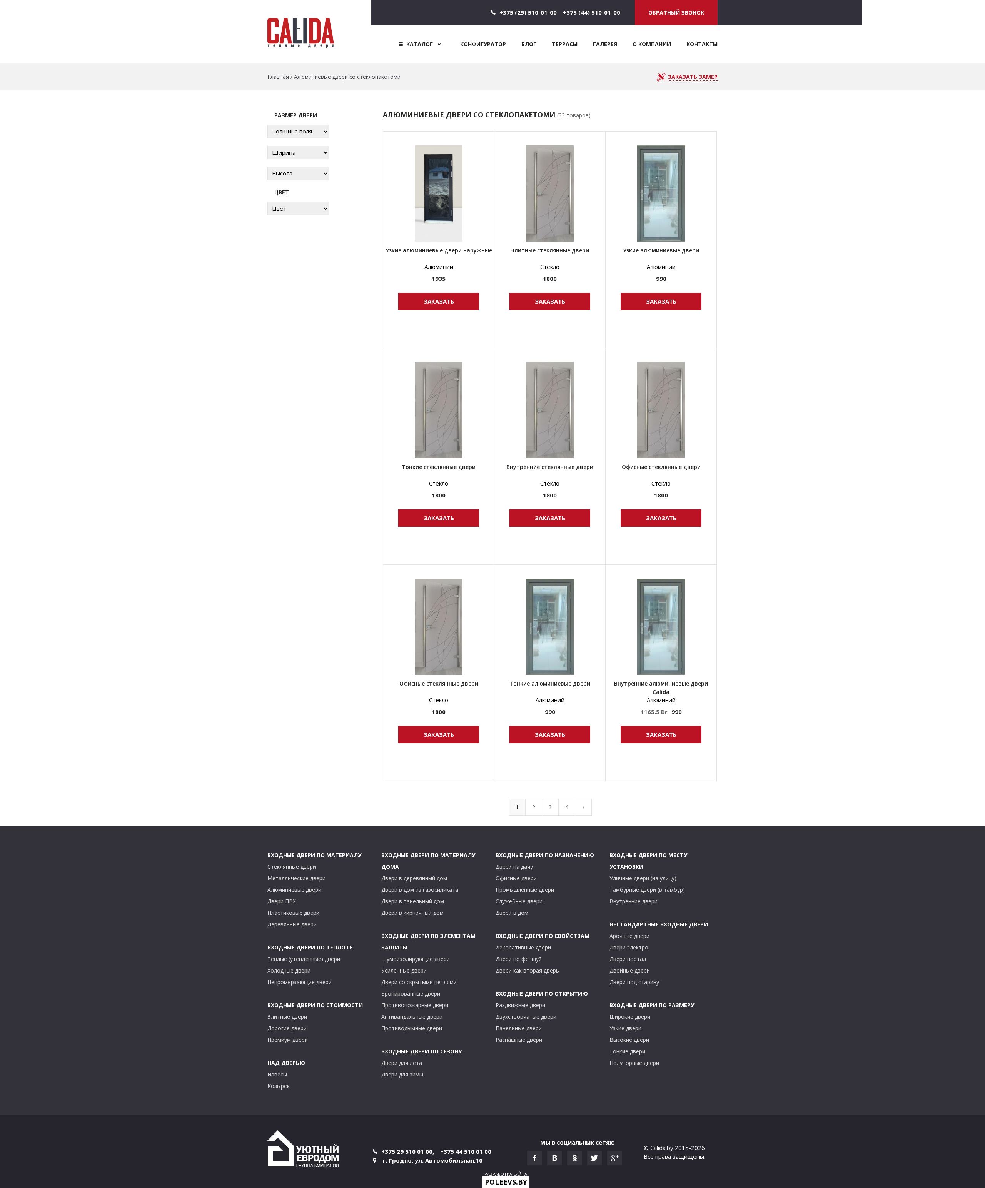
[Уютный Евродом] (303, 1149)
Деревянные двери (292, 924)
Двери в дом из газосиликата (419, 889)
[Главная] (319, 31)
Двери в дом (512, 912)
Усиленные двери (404, 970)
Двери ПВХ (281, 901)
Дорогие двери (287, 1028)
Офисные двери (516, 878)
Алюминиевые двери (294, 889)
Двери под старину (634, 982)
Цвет (281, 192)
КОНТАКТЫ (702, 44)
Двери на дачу (514, 866)
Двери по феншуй (519, 959)
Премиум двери (287, 1039)
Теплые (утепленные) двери (303, 959)
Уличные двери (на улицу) (642, 878)
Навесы (277, 1074)
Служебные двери (519, 901)
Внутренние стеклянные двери (549, 467)
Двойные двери (629, 970)
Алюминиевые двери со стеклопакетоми (347, 76)
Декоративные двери (523, 947)
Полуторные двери (634, 1062)
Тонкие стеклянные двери (439, 467)
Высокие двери (629, 1039)
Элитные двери (287, 1016)
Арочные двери (629, 935)
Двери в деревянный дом (414, 878)
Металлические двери (296, 878)
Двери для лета (401, 1062)
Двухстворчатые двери (526, 1016)
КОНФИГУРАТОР (483, 44)
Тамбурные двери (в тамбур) (647, 889)
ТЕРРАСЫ (565, 44)
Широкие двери (629, 1016)
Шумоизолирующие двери (415, 959)
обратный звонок (676, 12)
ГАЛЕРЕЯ (605, 44)
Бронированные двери (410, 993)
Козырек (278, 1086)
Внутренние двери (633, 901)
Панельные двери (519, 1028)
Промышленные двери (525, 889)
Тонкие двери (627, 1051)
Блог (528, 44)
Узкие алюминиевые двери (661, 250)
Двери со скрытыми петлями (419, 982)
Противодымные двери (411, 1028)
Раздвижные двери (520, 1005)
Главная (278, 76)
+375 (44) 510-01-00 (591, 12)
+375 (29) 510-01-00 (528, 12)
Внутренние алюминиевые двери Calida (661, 688)
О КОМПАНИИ (652, 44)
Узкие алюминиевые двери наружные (439, 250)
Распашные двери (519, 1039)
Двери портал (627, 959)
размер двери (295, 115)
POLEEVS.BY (506, 1181)
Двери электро (628, 947)
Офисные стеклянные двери (661, 467)
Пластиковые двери (293, 912)
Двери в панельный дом (412, 901)
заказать (439, 301)
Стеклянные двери (291, 866)
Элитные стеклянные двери (550, 250)
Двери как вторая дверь (527, 970)
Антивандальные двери (411, 1016)
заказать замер (693, 76)
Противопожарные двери (414, 1005)
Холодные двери (289, 970)
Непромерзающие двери (299, 982)
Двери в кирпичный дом (412, 912)
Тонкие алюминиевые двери (549, 683)
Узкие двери (625, 1028)
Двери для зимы (402, 1074)
